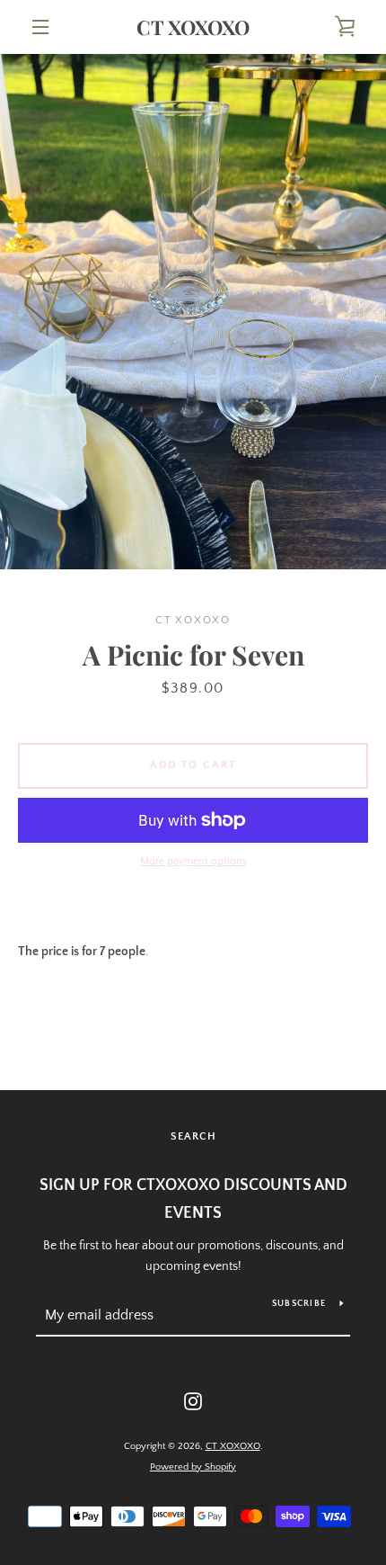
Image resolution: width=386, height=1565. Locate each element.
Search (193, 1136)
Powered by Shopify (193, 1467)
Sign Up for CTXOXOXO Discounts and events (193, 1199)
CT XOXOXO (193, 27)
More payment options (193, 861)
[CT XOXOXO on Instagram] (193, 1400)
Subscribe (299, 1304)
